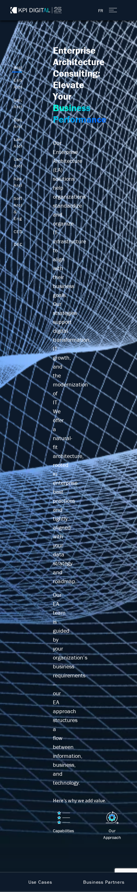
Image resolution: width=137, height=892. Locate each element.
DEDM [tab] (20, 244)
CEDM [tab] (20, 231)
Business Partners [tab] (103, 882)
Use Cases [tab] (40, 882)
